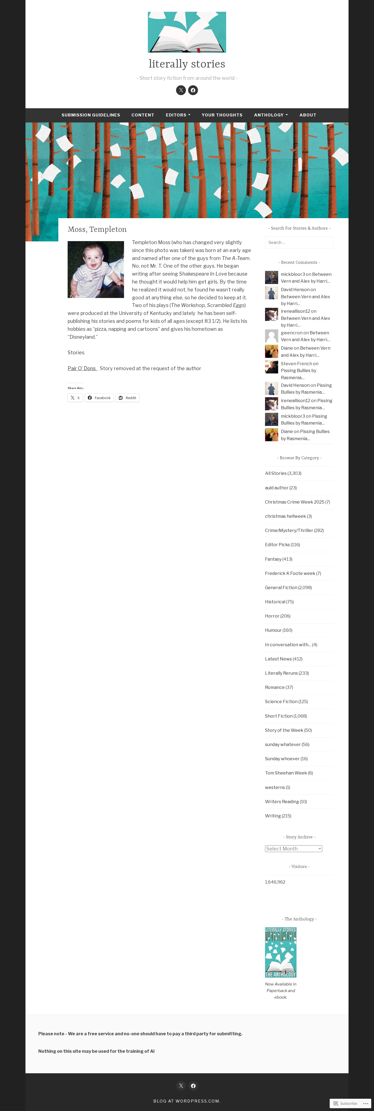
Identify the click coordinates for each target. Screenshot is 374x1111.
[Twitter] (181, 90)
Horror (272, 616)
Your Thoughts (222, 115)
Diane (287, 348)
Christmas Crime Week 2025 (294, 502)
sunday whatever (283, 744)
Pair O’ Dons (83, 368)
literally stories (187, 64)
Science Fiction (281, 701)
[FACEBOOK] (193, 1086)
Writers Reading (282, 801)
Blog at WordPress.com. (187, 1101)
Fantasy (273, 559)
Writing (273, 815)
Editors (176, 115)
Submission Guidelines (91, 115)
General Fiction (281, 587)
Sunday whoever (282, 758)
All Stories (276, 473)
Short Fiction (279, 716)
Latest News (278, 659)
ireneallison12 (295, 311)
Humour (273, 630)
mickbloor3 (293, 274)
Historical (275, 601)
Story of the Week (284, 730)
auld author (277, 487)
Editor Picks (277, 544)
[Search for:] (299, 242)
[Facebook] (193, 90)
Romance (275, 687)
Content (142, 115)
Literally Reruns (281, 673)
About (308, 115)
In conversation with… (288, 644)
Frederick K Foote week (290, 573)
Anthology (269, 115)
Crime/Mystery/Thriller (289, 530)
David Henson (295, 289)
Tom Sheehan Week (286, 773)
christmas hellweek (285, 516)
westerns (275, 787)
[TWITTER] (181, 1086)
